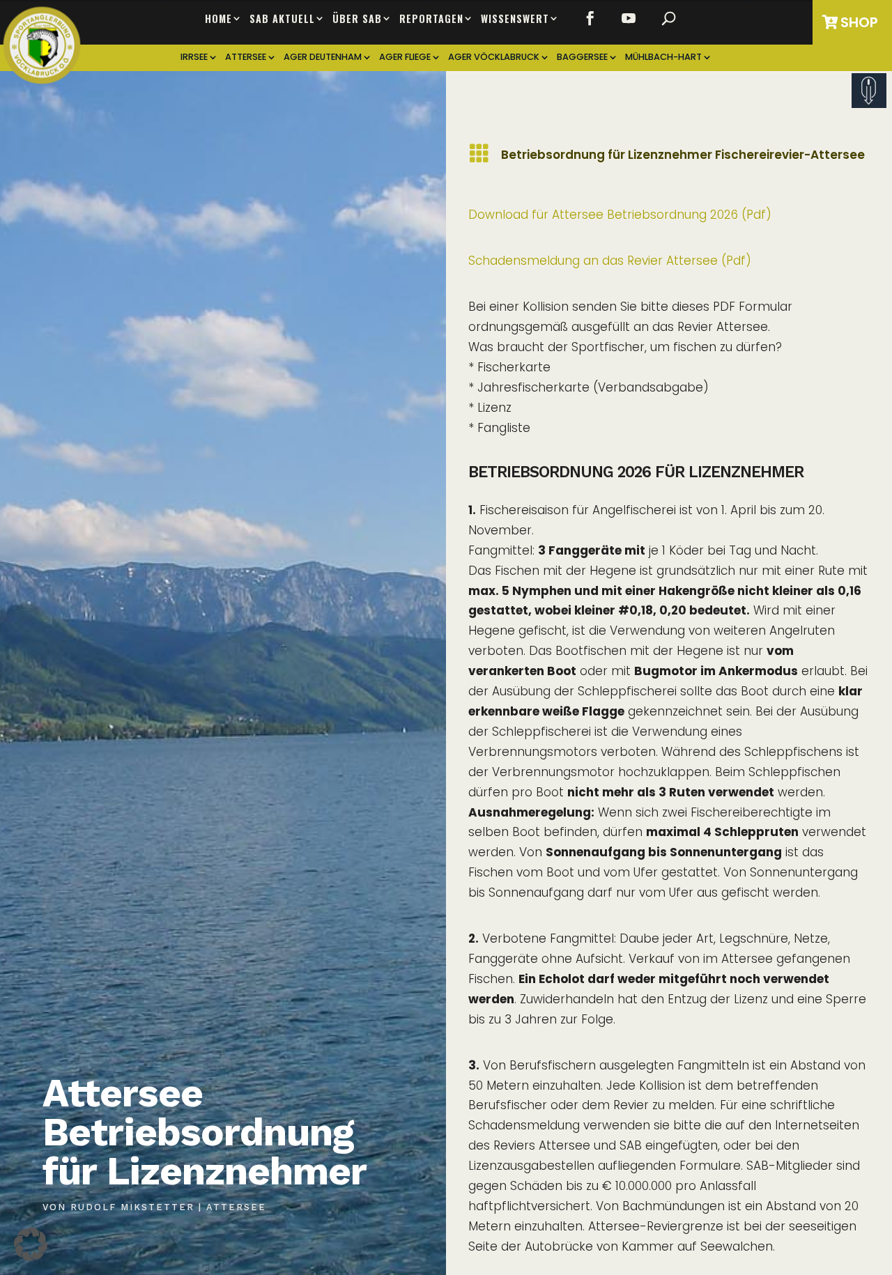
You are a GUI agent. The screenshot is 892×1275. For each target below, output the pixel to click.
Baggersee (582, 57)
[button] (30, 1244)
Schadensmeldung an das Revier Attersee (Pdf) (609, 260)
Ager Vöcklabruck (493, 57)
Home (218, 19)
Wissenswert (515, 19)
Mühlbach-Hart (663, 57)
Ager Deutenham (323, 57)
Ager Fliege (405, 57)
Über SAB (357, 19)
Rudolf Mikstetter (132, 1207)
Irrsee (194, 57)
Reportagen (431, 19)
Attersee (245, 57)
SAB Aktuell (282, 19)
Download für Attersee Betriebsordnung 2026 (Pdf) (619, 214)
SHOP (859, 22)
